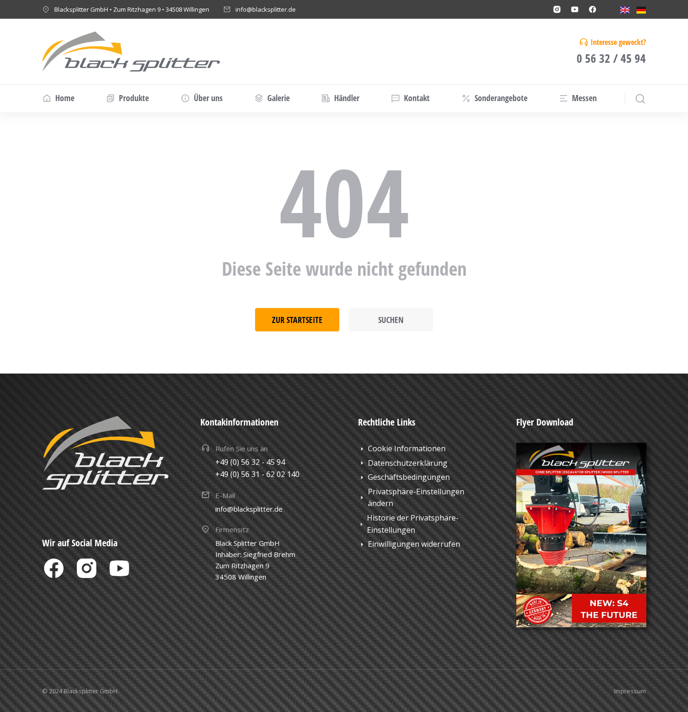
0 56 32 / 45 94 (611, 58)
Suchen (390, 319)
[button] (423, 498)
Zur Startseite (297, 319)
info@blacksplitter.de (265, 9)
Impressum (630, 691)
